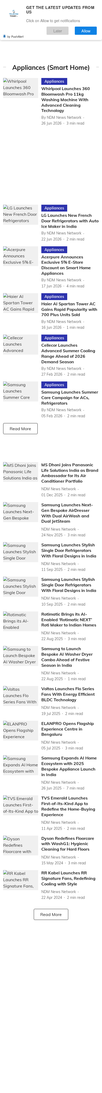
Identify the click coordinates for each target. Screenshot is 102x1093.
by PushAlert (15, 36)
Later (57, 30)
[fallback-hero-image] (22, 102)
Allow (85, 30)
